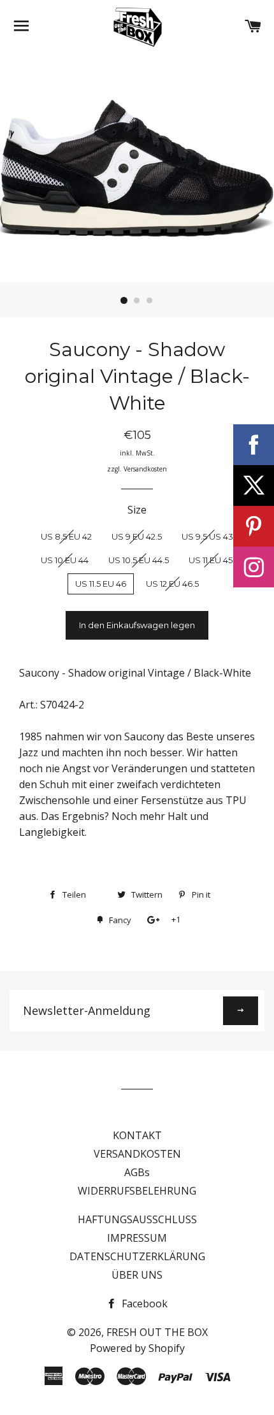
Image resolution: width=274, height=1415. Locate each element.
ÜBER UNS (137, 1275)
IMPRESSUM (137, 1238)
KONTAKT (137, 1135)
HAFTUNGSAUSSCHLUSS (137, 1219)
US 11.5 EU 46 (100, 583)
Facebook (143, 1303)
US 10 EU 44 (65, 560)
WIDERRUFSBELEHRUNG (137, 1191)
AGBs (137, 1172)
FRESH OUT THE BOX (157, 1332)
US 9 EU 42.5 (137, 536)
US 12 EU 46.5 (172, 583)
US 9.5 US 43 (207, 536)
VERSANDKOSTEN (137, 1154)
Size (137, 510)
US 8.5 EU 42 (66, 536)
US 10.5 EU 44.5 (138, 560)
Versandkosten (145, 468)
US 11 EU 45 (211, 560)
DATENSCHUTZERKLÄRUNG (137, 1256)
